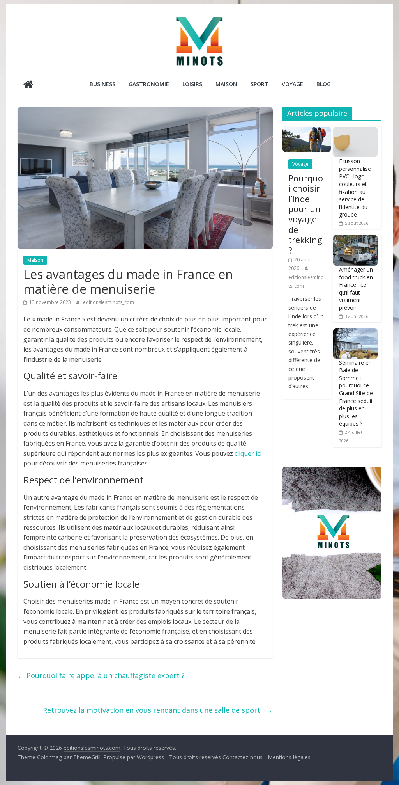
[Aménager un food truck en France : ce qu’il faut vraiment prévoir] (355, 239)
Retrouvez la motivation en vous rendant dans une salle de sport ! (158, 710)
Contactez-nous (242, 757)
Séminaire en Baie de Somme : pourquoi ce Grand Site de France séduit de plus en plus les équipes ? (356, 393)
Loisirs (192, 84)
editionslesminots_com (108, 302)
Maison (226, 84)
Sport (259, 84)
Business (102, 84)
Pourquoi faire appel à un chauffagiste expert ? (101, 675)
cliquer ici (248, 453)
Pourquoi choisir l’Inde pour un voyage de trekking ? (305, 214)
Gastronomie (149, 84)
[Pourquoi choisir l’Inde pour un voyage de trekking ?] (306, 131)
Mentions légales (289, 757)
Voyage (292, 84)
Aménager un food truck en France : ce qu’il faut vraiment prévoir (356, 288)
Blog (323, 84)
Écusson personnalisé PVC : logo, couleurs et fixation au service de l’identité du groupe (355, 187)
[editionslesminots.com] (28, 85)
